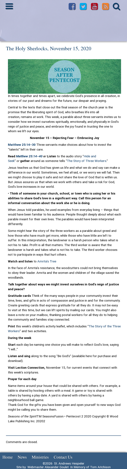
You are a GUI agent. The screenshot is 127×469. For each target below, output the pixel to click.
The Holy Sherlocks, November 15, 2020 (48, 48)
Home (7, 457)
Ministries (40, 457)
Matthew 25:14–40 (29, 156)
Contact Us (63, 457)
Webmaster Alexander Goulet (48, 467)
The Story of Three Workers (86, 161)
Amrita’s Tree (46, 261)
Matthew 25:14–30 (22, 145)
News (22, 457)
